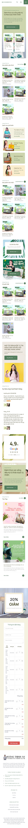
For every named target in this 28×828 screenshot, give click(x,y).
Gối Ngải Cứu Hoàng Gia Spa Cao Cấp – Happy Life (7, 117)
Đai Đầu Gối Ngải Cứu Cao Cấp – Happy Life (7, 100)
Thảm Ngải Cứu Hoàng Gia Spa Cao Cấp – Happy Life (19, 80)
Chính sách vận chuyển (14, 804)
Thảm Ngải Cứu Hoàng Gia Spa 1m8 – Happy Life (19, 45)
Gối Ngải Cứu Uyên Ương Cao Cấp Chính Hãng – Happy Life (7, 81)
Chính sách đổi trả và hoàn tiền (14, 809)
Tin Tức (14, 795)
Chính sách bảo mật (14, 811)
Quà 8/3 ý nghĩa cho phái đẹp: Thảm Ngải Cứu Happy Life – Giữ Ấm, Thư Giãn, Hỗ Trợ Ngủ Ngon (13, 527)
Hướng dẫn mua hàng (14, 807)
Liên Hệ (14, 797)
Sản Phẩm (14, 793)
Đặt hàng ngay (14, 743)
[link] (8, 72)
